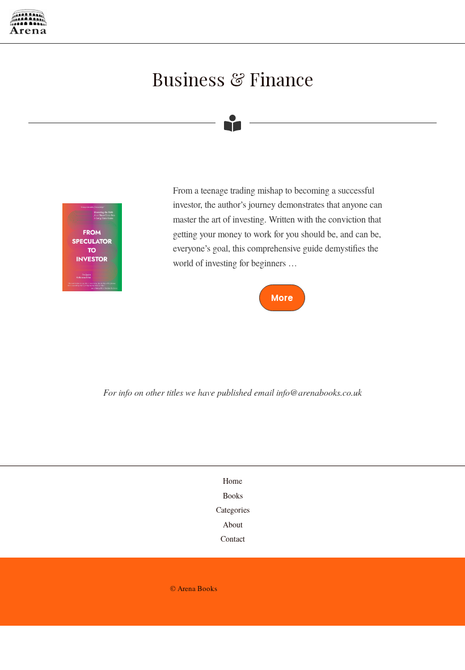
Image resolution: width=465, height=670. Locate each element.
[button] (282, 297)
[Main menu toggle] (441, 21)
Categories (233, 509)
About (233, 524)
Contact (233, 538)
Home (232, 480)
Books (233, 495)
